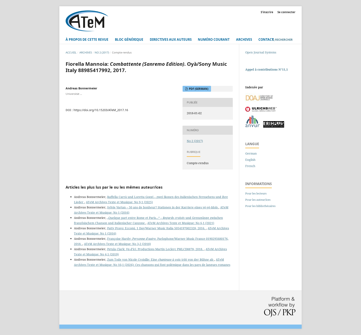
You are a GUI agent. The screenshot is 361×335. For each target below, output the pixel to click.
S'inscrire (267, 12)
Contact (266, 39)
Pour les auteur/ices (258, 200)
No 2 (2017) (102, 52)
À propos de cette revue (87, 39)
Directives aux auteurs (171, 39)
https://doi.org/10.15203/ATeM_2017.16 (101, 110)
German (251, 153)
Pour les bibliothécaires (260, 206)
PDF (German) (198, 89)
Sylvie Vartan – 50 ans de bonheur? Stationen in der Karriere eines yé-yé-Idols (163, 207)
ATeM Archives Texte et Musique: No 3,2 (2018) (117, 244)
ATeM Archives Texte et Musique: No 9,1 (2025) (119, 202)
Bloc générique (129, 39)
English (250, 160)
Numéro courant (214, 39)
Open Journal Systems (260, 52)
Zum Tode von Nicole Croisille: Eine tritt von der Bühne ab (160, 259)
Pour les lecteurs (256, 193)
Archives (244, 39)
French (250, 166)
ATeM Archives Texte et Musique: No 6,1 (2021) (180, 223)
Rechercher (284, 40)
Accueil (71, 52)
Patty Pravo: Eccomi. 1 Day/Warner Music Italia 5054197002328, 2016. (156, 228)
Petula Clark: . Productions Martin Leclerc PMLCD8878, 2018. (155, 249)
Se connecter (286, 12)
